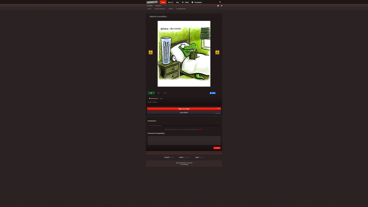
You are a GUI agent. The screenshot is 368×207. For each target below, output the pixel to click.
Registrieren (158, 5)
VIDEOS (170, 8)
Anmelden (149, 5)
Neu (177, 2)
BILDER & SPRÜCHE (160, 8)
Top (170, 2)
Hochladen (198, 2)
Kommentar (154, 98)
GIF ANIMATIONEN (181, 8)
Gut (151, 93)
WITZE (149, 8)
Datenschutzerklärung (181, 162)
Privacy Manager (184, 164)
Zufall (187, 2)
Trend (163, 2)
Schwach (158, 93)
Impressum (189, 162)
